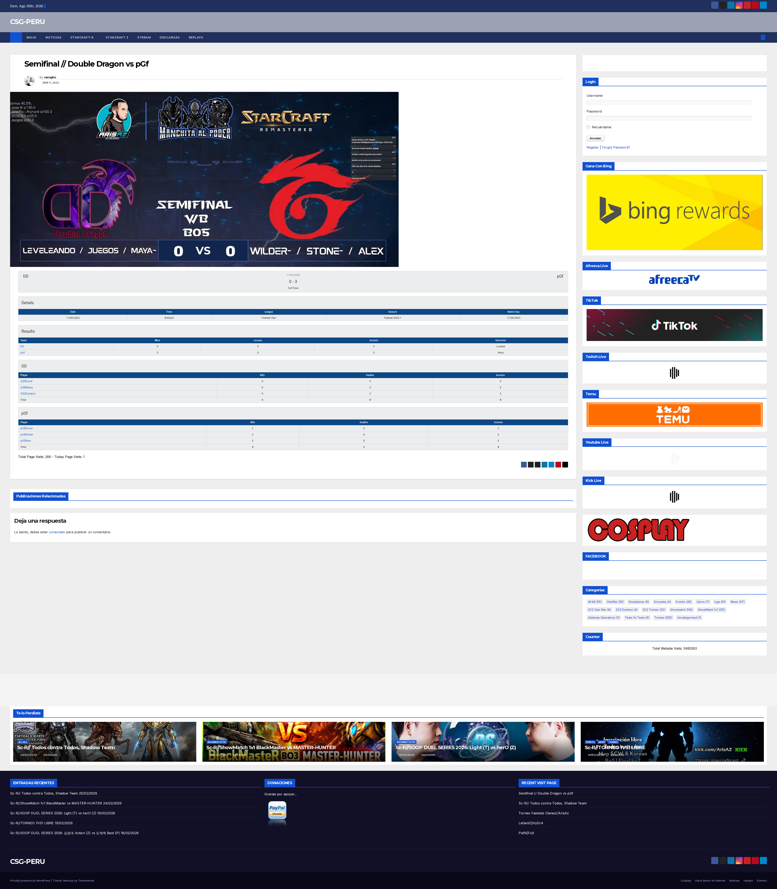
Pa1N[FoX (526, 833)
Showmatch (681, 609)
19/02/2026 (407, 754)
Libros (703, 601)
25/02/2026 (29, 754)
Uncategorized (689, 617)
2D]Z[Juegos (27, 393)
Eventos (762, 880)
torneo (663, 617)
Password (594, 111)
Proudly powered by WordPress (30, 880)
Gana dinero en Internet (710, 880)
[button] (756, 37)
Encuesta (662, 601)
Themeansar (86, 880)
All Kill (595, 601)
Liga (720, 601)
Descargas (170, 37)
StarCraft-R (82, 37)
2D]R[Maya (26, 387)
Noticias (54, 37)
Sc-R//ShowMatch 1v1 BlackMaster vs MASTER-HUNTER (270, 747)
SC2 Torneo (654, 609)
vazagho (50, 77)
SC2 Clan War (599, 609)
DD (22, 346)
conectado (57, 532)
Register (593, 147)
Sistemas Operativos (604, 617)
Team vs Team (637, 617)
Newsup (68, 880)
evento (684, 601)
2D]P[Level (26, 381)
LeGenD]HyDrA (531, 823)
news (738, 601)
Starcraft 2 (117, 37)
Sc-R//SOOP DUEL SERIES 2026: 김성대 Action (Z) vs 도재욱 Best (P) (65, 833)
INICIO (32, 37)
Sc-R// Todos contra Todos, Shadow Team (66, 747)
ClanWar (615, 601)
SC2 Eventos (627, 609)
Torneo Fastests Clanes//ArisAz (544, 813)
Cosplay (686, 880)
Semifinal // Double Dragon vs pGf (546, 793)
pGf (22, 352)
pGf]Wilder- (27, 434)
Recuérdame (601, 127)
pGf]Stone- (26, 428)
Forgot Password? (616, 147)
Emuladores (639, 601)
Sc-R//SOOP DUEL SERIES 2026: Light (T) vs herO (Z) (456, 747)
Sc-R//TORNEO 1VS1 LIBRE (615, 747)
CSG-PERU (27, 21)
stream (144, 37)
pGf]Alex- (25, 440)
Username (595, 95)
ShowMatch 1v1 (711, 609)
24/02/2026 (218, 754)
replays (196, 37)
